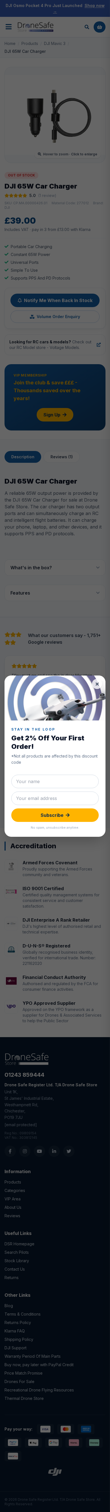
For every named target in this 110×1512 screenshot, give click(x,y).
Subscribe (52, 815)
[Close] (97, 684)
